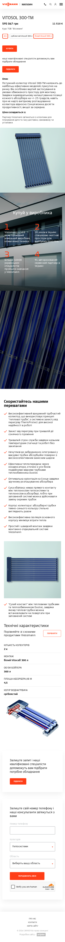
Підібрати (10, 69)
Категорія (15, 839)
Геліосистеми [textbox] (20, 846)
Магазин (27, 4)
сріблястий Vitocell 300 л (21, 36)
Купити (9, 48)
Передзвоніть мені (27, 876)
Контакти (32, 922)
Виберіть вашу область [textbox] (26, 863)
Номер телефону (19, 824)
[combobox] (32, 846)
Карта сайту (32, 926)
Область (14, 856)
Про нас (32, 919)
